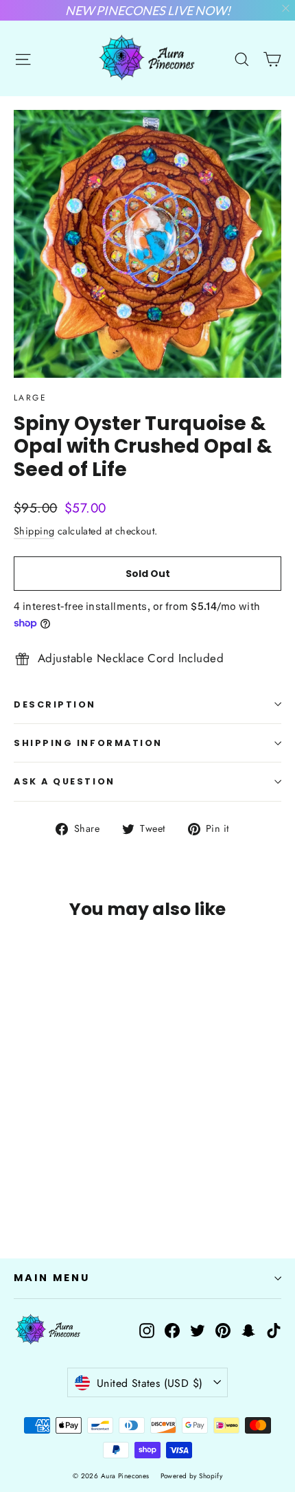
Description (55, 704)
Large (30, 398)
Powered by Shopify (192, 1476)
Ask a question (64, 781)
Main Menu (51, 1278)
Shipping (34, 531)
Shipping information (88, 743)
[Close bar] (286, 8)
